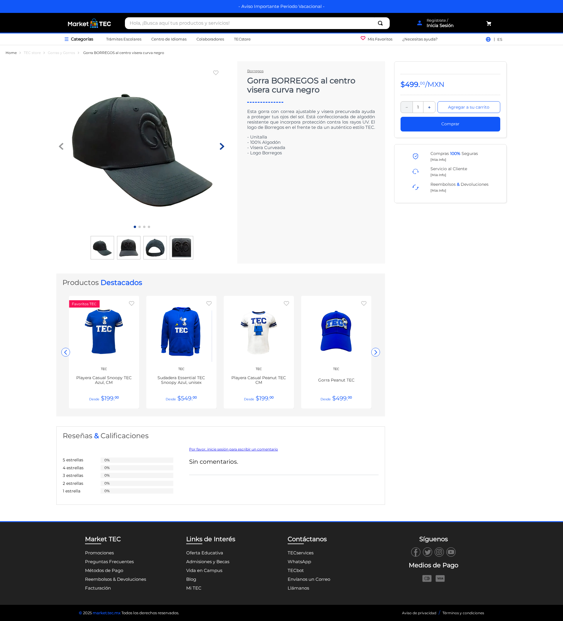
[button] (438, 159)
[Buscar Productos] (381, 23)
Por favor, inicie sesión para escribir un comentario (233, 449)
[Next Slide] (375, 352)
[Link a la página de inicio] (11, 53)
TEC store (32, 53)
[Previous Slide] (65, 352)
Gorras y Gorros (61, 53)
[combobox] (257, 23)
